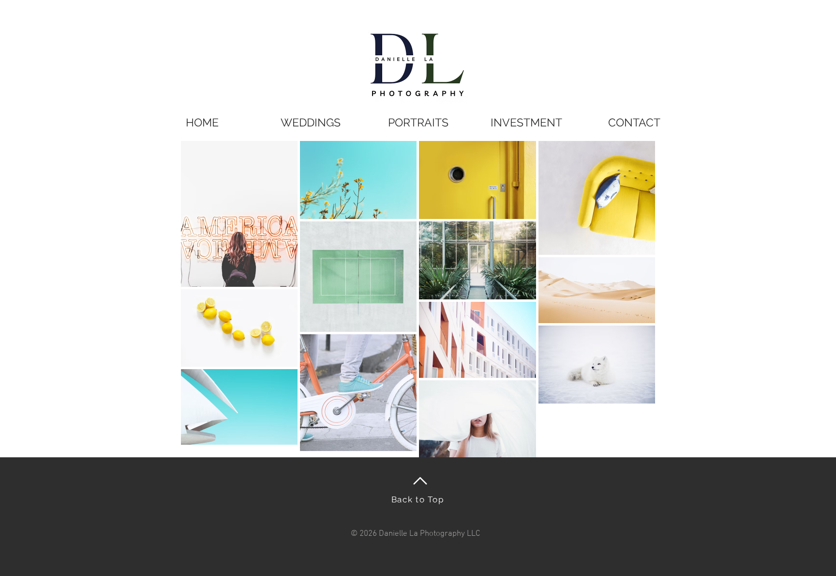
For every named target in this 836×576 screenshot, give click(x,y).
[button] (418, 122)
